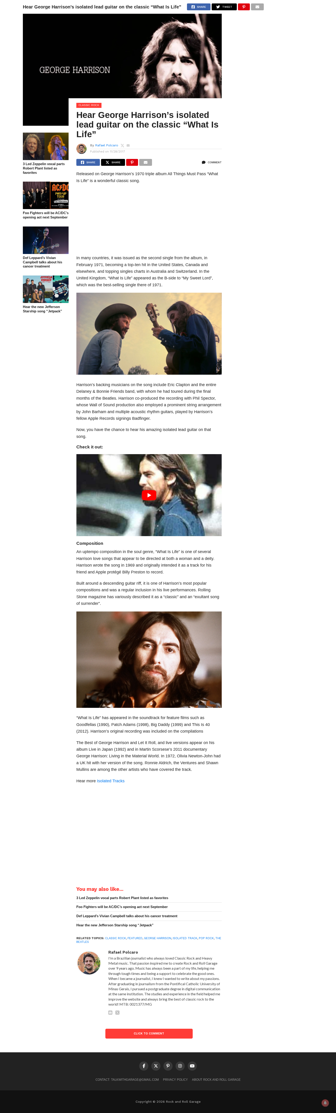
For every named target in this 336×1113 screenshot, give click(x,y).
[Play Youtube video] (149, 495)
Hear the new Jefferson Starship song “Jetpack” (42, 309)
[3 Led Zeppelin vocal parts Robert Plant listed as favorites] (46, 158)
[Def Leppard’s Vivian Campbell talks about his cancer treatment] (46, 252)
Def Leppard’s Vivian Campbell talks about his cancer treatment (42, 262)
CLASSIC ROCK (115, 938)
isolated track (185, 938)
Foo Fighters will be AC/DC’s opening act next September (46, 215)
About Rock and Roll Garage (216, 1079)
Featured (135, 938)
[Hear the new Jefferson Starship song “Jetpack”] (46, 301)
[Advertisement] (149, 220)
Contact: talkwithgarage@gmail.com (127, 1079)
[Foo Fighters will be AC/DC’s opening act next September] (46, 207)
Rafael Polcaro (106, 145)
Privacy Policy (175, 1079)
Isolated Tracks (111, 780)
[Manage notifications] (325, 1103)
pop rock (206, 938)
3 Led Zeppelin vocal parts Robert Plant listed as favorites (44, 168)
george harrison (157, 938)
